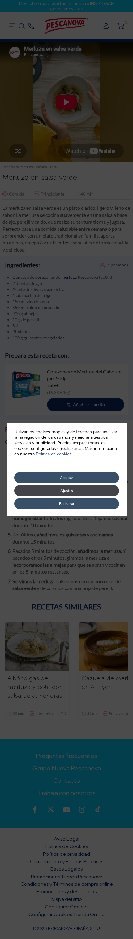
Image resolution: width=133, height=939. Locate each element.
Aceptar (66, 477)
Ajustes (66, 490)
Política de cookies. (54, 454)
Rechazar (66, 503)
